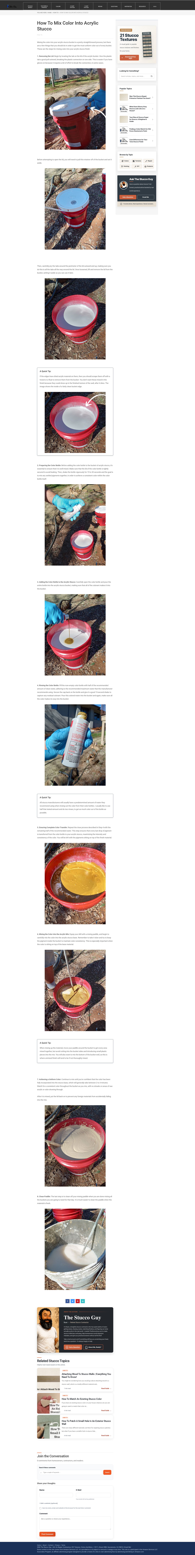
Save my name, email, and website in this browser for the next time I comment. (66, 1508)
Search (107, 1472)
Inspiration (128, 6)
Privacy (57, 1545)
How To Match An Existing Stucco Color (82, 1399)
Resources (142, 6)
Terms (63, 1545)
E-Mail (78, 1490)
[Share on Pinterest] (78, 1303)
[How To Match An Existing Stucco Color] (48, 1403)
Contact (50, 1545)
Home (39, 1545)
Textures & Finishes (44, 6)
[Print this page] (83, 1303)
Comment (43, 1514)
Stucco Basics (30, 6)
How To (39, 35)
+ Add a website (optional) (48, 1503)
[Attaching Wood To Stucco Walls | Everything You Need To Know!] (48, 1380)
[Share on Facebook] (68, 1303)
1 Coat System (86, 6)
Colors (58, 6)
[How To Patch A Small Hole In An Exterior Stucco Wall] (48, 1427)
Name (41, 1490)
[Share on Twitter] (73, 1303)
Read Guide (106, 1388)
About (44, 1545)
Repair (100, 6)
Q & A (154, 6)
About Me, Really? (94, 1347)
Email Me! (127, 1547)
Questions (114, 6)
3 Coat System (72, 6)
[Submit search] (151, 76)
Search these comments (47, 1467)
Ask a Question (73, 1347)
